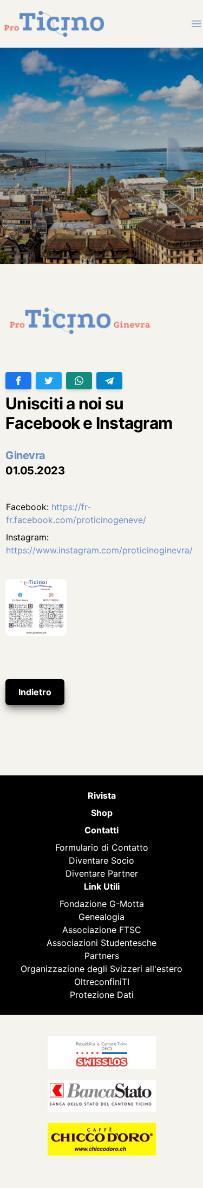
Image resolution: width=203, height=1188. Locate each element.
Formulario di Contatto (101, 847)
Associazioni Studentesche (101, 942)
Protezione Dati (102, 994)
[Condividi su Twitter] (49, 380)
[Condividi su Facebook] (18, 380)
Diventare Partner (102, 873)
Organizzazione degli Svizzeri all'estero (101, 968)
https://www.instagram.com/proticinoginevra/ (99, 550)
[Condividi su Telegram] (109, 380)
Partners (101, 955)
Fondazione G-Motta (102, 903)
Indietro (34, 692)
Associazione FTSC (101, 929)
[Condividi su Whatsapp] (79, 380)
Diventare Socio (101, 860)
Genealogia (101, 916)
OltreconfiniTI (101, 981)
